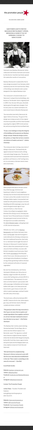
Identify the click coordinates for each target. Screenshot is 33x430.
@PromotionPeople (14, 402)
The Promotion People (16, 405)
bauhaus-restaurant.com (16, 370)
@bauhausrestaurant (16, 379)
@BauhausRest (13, 372)
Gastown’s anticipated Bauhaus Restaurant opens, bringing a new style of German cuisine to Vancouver (16, 33)
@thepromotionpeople (16, 407)
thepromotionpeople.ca (16, 400)
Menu (16, 6)
